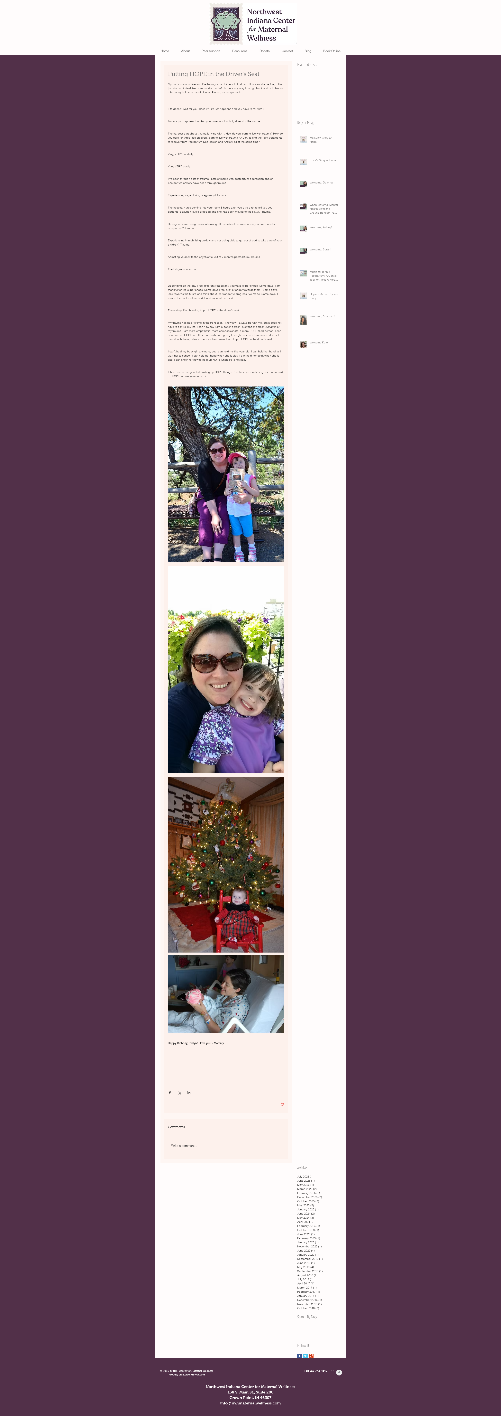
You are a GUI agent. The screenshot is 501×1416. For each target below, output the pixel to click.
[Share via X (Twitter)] (179, 1093)
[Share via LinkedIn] (189, 1093)
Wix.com (199, 1374)
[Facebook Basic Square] (299, 1356)
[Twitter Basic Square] (305, 1356)
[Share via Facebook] (170, 1093)
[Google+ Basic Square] (311, 1356)
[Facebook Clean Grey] (339, 1372)
